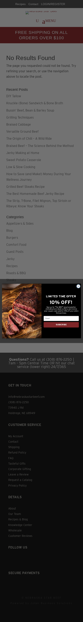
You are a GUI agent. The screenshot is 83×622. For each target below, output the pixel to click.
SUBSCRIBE (61, 325)
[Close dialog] (78, 286)
